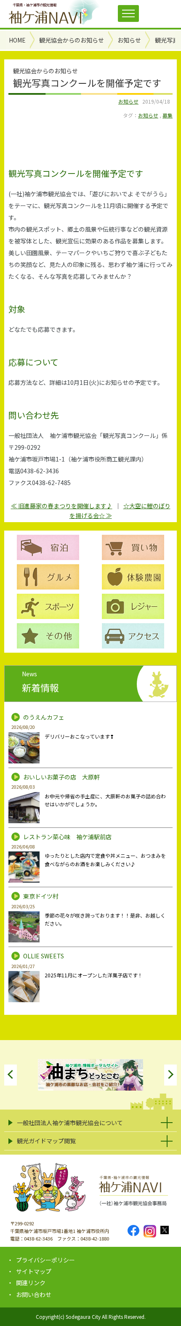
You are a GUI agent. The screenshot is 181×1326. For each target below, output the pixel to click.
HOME (17, 40)
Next (170, 1075)
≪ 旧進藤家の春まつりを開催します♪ (61, 506)
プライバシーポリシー (45, 1260)
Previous (10, 1075)
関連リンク (30, 1282)
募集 (167, 115)
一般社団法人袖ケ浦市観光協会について (70, 1122)
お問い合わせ (33, 1294)
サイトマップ (33, 1271)
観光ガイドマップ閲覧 (46, 1141)
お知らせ (128, 101)
